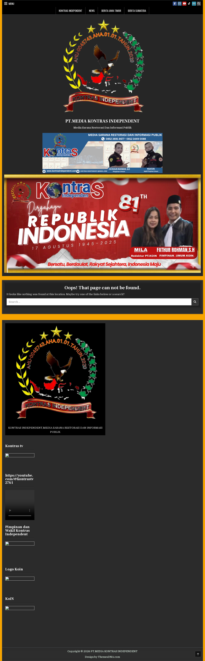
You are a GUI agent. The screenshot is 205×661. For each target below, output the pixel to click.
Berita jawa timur (111, 11)
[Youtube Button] (184, 4)
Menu (11, 4)
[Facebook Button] (175, 4)
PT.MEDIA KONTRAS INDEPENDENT (102, 121)
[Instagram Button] (180, 4)
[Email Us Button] (194, 4)
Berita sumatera (137, 11)
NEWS (92, 11)
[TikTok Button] (189, 4)
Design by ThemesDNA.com (102, 657)
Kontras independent (70, 11)
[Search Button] (199, 4)
